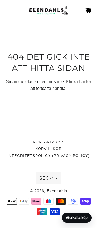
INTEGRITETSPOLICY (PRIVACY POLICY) (48, 156)
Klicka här (75, 81)
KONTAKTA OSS (48, 142)
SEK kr (46, 178)
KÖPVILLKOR (48, 149)
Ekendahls (57, 191)
